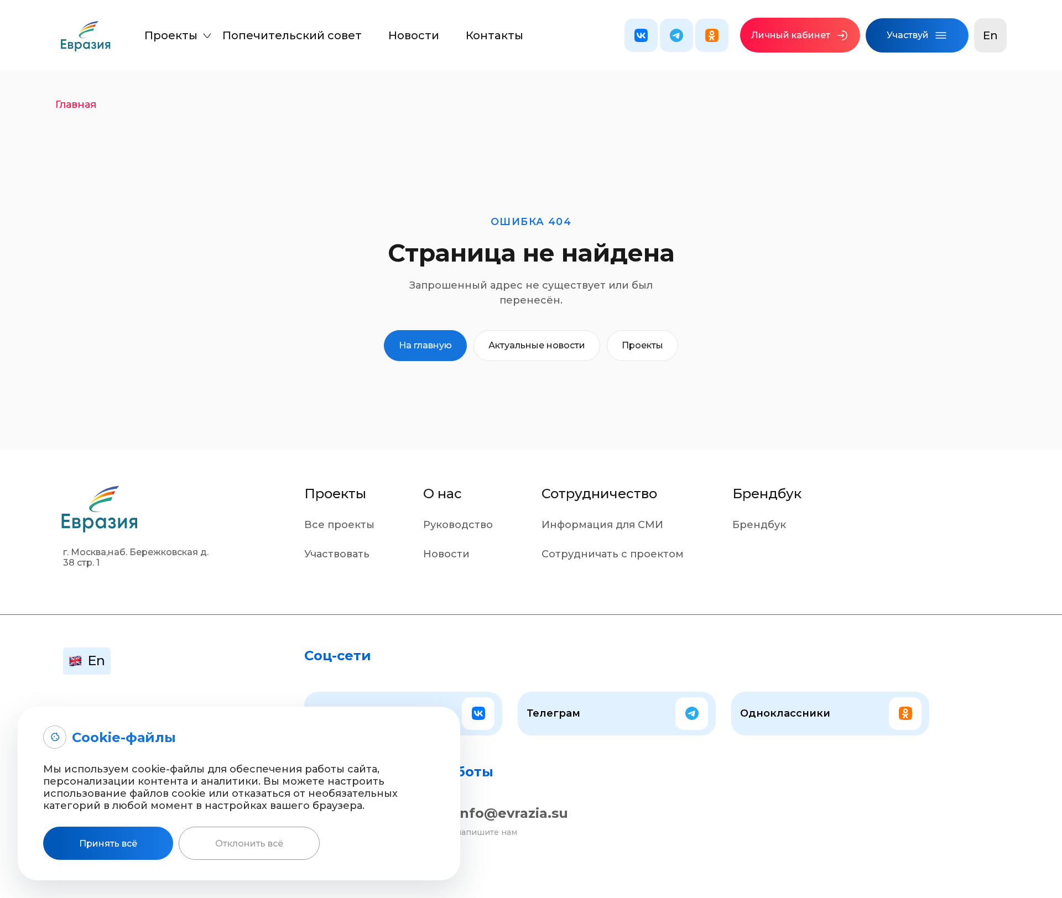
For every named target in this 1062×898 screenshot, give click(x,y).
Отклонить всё (249, 843)
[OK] (711, 35)
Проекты (170, 35)
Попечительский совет (292, 35)
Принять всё (108, 843)
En (990, 35)
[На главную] (85, 40)
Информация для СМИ (602, 525)
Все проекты (339, 525)
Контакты (494, 35)
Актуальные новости (536, 345)
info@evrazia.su (512, 813)
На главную (425, 345)
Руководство (458, 525)
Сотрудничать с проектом (613, 554)
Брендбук (759, 525)
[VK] (641, 35)
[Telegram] (676, 35)
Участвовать (336, 554)
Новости (413, 35)
